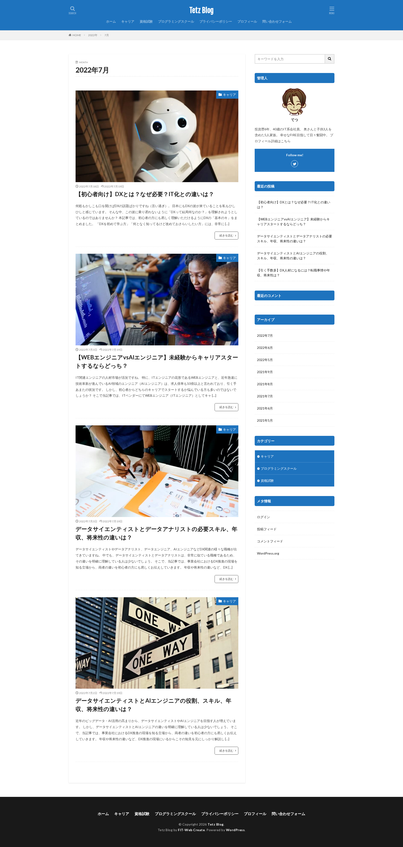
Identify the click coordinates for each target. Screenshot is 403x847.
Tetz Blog (201, 10)
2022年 (92, 35)
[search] (329, 59)
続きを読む (226, 235)
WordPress (235, 830)
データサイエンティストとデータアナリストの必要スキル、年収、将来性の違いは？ (156, 533)
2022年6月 (265, 348)
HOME (77, 35)
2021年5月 (265, 420)
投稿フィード (267, 529)
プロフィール (247, 21)
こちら (286, 141)
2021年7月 (265, 396)
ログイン (263, 517)
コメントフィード (270, 541)
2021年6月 (265, 408)
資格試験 (146, 21)
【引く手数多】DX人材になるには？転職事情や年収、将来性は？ (293, 272)
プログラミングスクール (176, 21)
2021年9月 (265, 372)
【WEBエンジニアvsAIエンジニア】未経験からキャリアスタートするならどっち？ (157, 361)
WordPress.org (268, 553)
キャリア (127, 21)
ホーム (111, 21)
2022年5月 (265, 360)
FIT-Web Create (191, 830)
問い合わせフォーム (277, 21)
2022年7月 (265, 335)
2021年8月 (265, 384)
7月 (106, 35)
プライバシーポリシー (215, 21)
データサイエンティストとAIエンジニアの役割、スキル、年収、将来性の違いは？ (153, 704)
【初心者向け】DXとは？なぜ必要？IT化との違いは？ (145, 194)
